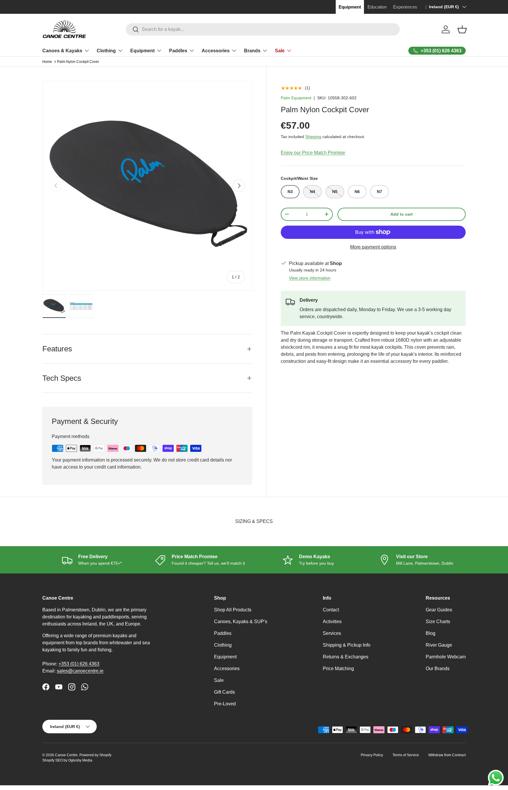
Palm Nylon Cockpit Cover (78, 62)
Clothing (106, 50)
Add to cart (401, 214)
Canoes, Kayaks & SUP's (240, 621)
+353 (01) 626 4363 (79, 663)
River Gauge (439, 645)
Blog (430, 633)
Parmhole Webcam (446, 656)
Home (47, 62)
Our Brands (437, 668)
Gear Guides (439, 609)
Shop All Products (232, 609)
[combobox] (263, 29)
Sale (280, 50)
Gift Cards (224, 692)
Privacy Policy (372, 755)
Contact (331, 609)
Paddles (178, 50)
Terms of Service (405, 755)
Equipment (142, 50)
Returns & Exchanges (345, 656)
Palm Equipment (296, 97)
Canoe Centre (66, 755)
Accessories (216, 50)
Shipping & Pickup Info (346, 645)
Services (332, 633)
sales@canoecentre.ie (80, 670)
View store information (309, 278)
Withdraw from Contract (447, 755)
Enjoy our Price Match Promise (313, 152)
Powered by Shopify (95, 755)
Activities (332, 621)
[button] (462, 29)
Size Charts (438, 621)
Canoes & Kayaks (62, 50)
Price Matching (338, 668)
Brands (252, 50)
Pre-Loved (225, 703)
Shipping (313, 136)
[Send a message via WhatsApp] (496, 778)
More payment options (373, 246)
